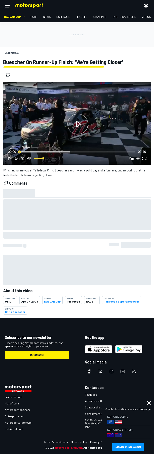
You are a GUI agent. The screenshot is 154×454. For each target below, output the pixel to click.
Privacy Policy (98, 442)
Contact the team (96, 407)
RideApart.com (14, 429)
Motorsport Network (69, 447)
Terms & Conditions (56, 442)
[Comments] (9, 75)
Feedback (91, 394)
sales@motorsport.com (99, 413)
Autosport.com (14, 416)
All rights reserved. (96, 447)
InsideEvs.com (13, 397)
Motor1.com (12, 403)
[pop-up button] (138, 158)
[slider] (77, 151)
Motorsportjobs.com (17, 409)
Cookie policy (79, 442)
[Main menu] (7, 5)
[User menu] (146, 6)
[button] (77, 124)
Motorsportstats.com (18, 422)
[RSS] (134, 371)
